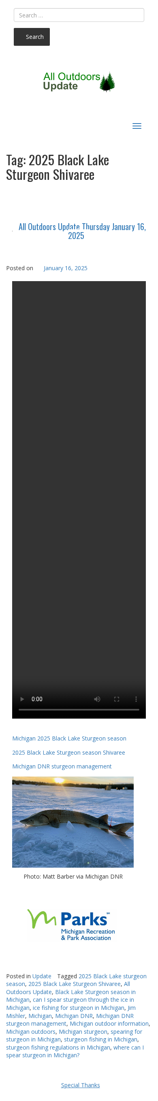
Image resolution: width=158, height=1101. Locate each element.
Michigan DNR (74, 1016)
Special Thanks (80, 1085)
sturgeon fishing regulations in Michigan (58, 1047)
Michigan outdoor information (109, 1023)
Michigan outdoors (31, 1031)
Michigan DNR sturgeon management (62, 766)
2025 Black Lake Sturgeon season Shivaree (68, 752)
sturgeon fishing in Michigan (100, 1039)
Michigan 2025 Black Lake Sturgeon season (69, 738)
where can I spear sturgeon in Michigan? (75, 1051)
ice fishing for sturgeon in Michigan (78, 1007)
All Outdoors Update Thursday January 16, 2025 (82, 230)
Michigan (40, 1016)
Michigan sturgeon (83, 1031)
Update (41, 976)
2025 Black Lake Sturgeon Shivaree (74, 984)
